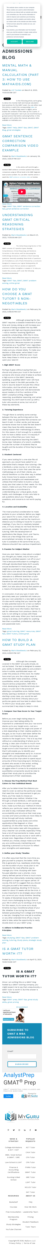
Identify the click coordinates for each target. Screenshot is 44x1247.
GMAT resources (27, 631)
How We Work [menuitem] (30, 1207)
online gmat (14, 283)
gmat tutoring (13, 631)
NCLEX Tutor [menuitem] (30, 1187)
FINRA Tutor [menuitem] (30, 1167)
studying (11, 938)
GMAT (30, 128)
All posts (20, 1007)
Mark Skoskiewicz (19, 156)
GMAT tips (22, 128)
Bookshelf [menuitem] (13, 1202)
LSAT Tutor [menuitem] (30, 1182)
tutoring (12, 940)
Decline (30, 41)
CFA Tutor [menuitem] (30, 1157)
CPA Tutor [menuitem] (30, 1162)
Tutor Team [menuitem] (30, 1227)
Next (26, 1007)
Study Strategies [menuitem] (13, 1224)
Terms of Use (29, 1243)
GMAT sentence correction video (19, 177)
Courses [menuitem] (13, 1207)
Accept (14, 41)
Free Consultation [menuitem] (13, 1212)
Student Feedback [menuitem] (30, 1222)
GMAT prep (12, 999)
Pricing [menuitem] (31, 1217)
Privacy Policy (15, 1243)
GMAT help (12, 128)
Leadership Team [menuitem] (30, 1212)
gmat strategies (14, 130)
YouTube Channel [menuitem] (13, 1229)
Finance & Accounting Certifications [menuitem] (13, 1169)
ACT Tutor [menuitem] (30, 1147)
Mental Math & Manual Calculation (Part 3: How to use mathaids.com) (20, 74)
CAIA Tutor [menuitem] (30, 1152)
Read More (7, 125)
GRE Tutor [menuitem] (30, 1177)
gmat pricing (13, 1002)
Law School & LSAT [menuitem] (13, 1162)
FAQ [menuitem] (30, 1202)
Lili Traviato (16, 90)
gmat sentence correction (17, 209)
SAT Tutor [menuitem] (30, 1192)
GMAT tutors (11, 634)
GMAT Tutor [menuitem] (30, 1172)
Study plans (22, 940)
